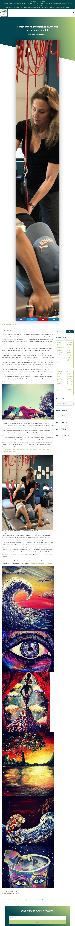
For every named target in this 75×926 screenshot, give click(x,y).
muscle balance (31, 899)
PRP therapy (15, 901)
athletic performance (16, 899)
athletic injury (8, 899)
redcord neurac (33, 901)
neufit (36, 899)
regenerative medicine (43, 901)
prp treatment (22, 901)
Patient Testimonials (13, 324)
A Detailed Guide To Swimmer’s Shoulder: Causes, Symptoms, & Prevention (70, 378)
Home (4, 324)
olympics (40, 899)
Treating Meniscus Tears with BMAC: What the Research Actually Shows (60, 378)
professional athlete (7, 901)
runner (10, 903)
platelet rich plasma (47, 899)
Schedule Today (37, 5)
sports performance (30, 903)
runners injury (15, 903)
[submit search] (70, 331)
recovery (28, 901)
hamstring (24, 899)
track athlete (38, 903)
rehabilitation (5, 903)
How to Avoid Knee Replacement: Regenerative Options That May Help (61, 348)
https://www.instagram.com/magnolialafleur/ (40, 563)
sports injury (22, 903)
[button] (73, 13)
